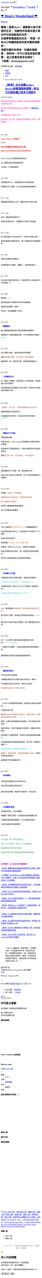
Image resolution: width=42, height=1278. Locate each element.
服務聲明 (23, 1248)
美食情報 (18, 66)
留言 (18, 984)
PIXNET (10, 1246)
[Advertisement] (17, 1037)
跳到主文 (4, 22)
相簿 (7, 71)
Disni (3, 972)
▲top (3, 996)
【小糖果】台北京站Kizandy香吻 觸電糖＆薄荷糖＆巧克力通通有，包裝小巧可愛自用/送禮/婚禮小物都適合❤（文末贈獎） (20, 877)
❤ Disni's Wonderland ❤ (19, 16)
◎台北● (17, 992)
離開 (12, 1274)
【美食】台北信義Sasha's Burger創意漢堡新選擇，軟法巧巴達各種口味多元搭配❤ (22, 88)
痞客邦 (13, 984)
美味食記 (17, 990)
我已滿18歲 (5, 1274)
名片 (7, 76)
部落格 (7, 73)
